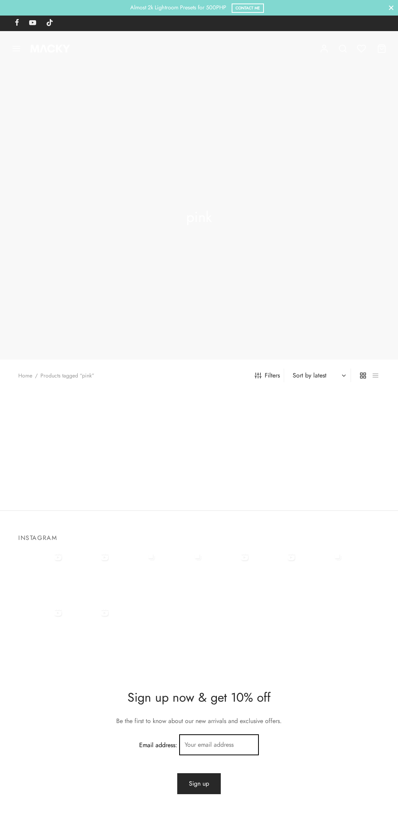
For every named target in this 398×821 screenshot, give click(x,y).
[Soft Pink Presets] (59, 432)
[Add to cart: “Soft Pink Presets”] (46, 454)
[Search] (342, 48)
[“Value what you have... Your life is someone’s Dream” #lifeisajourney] (41, 628)
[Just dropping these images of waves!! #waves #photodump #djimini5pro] (181, 573)
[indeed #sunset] (274, 573)
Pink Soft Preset (132, 482)
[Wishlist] (362, 48)
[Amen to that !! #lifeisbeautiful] (88, 628)
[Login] (324, 48)
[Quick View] (72, 454)
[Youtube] (32, 23)
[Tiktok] (49, 23)
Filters (272, 375)
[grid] (363, 375)
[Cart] (381, 48)
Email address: (159, 744)
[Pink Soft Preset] (152, 432)
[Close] (391, 7)
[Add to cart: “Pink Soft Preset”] (139, 454)
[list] (375, 375)
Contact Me (248, 8)
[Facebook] (17, 23)
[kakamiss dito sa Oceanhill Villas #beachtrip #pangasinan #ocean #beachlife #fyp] (41, 573)
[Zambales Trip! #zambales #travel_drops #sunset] (321, 573)
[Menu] (16, 49)
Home (25, 375)
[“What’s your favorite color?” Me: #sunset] (88, 573)
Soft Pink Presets (39, 482)
